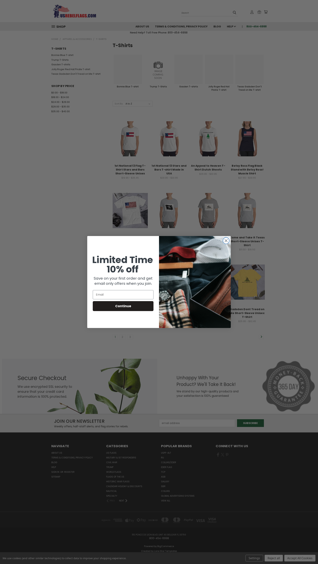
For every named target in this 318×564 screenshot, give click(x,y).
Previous (308, 552)
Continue (123, 306)
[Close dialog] (226, 240)
